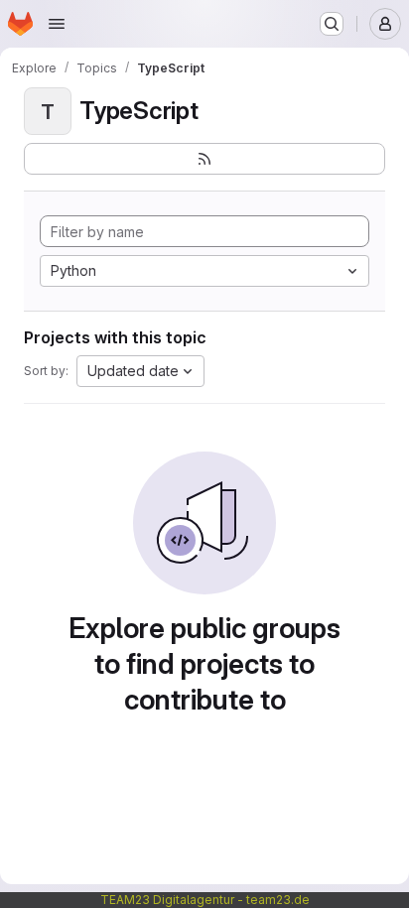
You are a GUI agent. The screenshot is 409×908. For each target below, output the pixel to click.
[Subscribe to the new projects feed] (204, 159)
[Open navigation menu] (56, 24)
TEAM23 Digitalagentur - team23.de (205, 899)
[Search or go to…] (331, 24)
